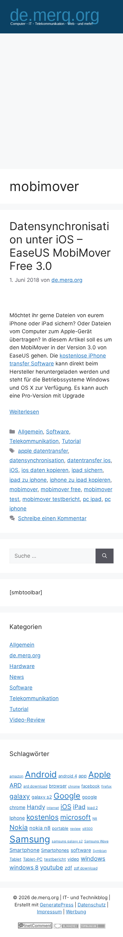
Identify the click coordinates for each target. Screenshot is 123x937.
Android (41, 774)
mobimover (23, 489)
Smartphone (24, 850)
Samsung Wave (96, 841)
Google (67, 795)
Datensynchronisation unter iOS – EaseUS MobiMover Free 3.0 (60, 245)
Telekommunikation (34, 441)
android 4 (67, 775)
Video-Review (27, 720)
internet (53, 808)
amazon (16, 776)
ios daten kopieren (44, 470)
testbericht (55, 859)
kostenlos (42, 817)
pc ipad (92, 499)
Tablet (15, 859)
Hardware (22, 666)
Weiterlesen (24, 412)
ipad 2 (92, 807)
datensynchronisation (36, 460)
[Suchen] (105, 556)
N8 (94, 819)
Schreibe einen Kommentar (52, 518)
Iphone (17, 818)
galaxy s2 (42, 797)
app (83, 775)
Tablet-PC (33, 859)
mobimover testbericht (51, 499)
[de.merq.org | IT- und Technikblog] (61, 16)
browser (58, 786)
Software (57, 431)
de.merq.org (24, 655)
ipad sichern (87, 470)
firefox (106, 786)
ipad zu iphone (28, 480)
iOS (13, 470)
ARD (15, 785)
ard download (35, 786)
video (73, 859)
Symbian (100, 851)
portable (60, 828)
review (75, 829)
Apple (99, 774)
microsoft (75, 817)
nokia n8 (39, 828)
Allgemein (30, 431)
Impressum (49, 912)
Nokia (18, 827)
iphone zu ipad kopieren (80, 480)
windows (93, 858)
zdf (68, 868)
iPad (79, 807)
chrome (74, 786)
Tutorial (71, 441)
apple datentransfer (43, 451)
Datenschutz (92, 905)
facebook (90, 786)
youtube (51, 867)
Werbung (76, 912)
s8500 (87, 829)
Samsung (29, 839)
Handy (36, 807)
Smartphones (55, 850)
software (81, 850)
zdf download (85, 868)
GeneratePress (56, 905)
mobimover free (61, 489)
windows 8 (23, 867)
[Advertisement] (61, 98)
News (16, 677)
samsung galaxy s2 (67, 841)
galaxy (19, 796)
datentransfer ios (89, 460)
